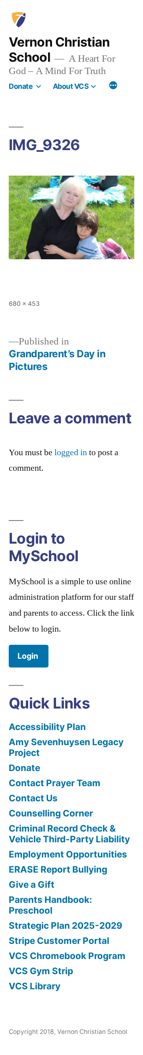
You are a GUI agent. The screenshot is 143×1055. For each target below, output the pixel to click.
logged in (70, 452)
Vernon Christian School (59, 49)
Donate (21, 86)
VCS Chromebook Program (67, 955)
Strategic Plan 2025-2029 (65, 925)
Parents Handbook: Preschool (50, 905)
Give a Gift (31, 884)
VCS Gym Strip (41, 970)
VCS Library (34, 986)
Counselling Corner (51, 813)
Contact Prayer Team (54, 782)
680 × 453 (24, 303)
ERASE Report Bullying (58, 869)
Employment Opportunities (68, 854)
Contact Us (33, 798)
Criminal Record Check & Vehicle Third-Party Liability (69, 833)
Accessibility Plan (47, 726)
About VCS (71, 86)
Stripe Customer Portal (59, 940)
